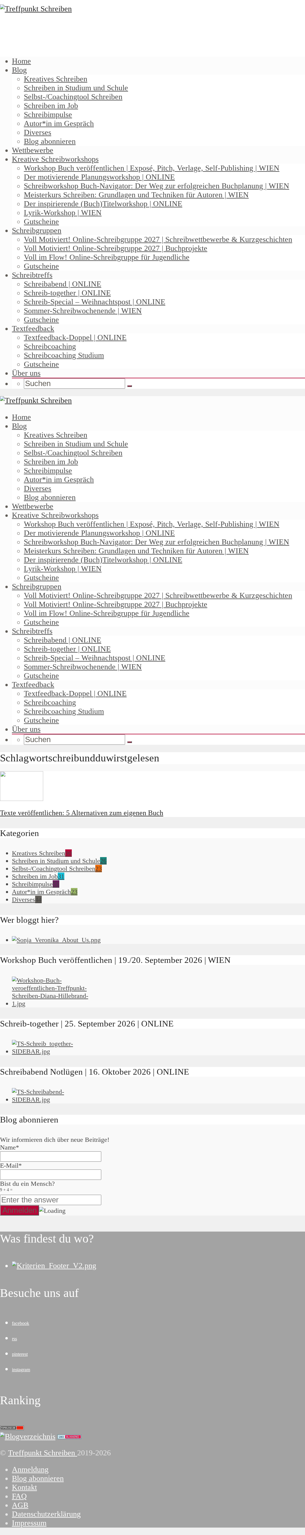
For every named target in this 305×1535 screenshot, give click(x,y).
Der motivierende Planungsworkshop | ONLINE (99, 177)
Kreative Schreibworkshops (55, 159)
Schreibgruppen (36, 230)
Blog (19, 70)
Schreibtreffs (32, 275)
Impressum (29, 1523)
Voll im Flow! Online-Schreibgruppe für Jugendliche (106, 257)
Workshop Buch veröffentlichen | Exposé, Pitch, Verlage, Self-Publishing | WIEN (151, 168)
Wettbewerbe (32, 150)
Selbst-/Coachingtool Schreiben (73, 96)
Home (21, 61)
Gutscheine (41, 221)
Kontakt (24, 1487)
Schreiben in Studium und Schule (76, 88)
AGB (20, 1505)
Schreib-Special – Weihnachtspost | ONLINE (94, 301)
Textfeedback (33, 328)
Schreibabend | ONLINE (62, 284)
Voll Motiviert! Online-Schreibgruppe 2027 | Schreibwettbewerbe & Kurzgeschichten (158, 239)
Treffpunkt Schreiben (42, 1453)
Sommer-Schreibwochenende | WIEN (83, 310)
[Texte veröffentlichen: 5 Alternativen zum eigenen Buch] (21, 798)
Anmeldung (30, 1469)
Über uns (26, 373)
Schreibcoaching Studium (64, 355)
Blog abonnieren (50, 141)
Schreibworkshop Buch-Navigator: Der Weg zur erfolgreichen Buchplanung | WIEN (156, 186)
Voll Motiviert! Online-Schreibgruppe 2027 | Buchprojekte (115, 248)
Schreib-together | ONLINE (67, 293)
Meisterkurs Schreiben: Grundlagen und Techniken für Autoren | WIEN (136, 195)
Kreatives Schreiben (55, 79)
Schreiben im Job (51, 105)
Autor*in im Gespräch (59, 123)
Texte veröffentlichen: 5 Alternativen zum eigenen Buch (81, 813)
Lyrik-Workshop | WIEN (63, 212)
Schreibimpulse (48, 114)
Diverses (37, 132)
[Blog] (27, 1436)
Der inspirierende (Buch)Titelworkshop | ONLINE (103, 203)
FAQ (19, 1496)
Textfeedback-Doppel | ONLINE (75, 337)
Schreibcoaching (50, 346)
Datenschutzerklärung (46, 1514)
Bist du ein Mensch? (27, 1186)
